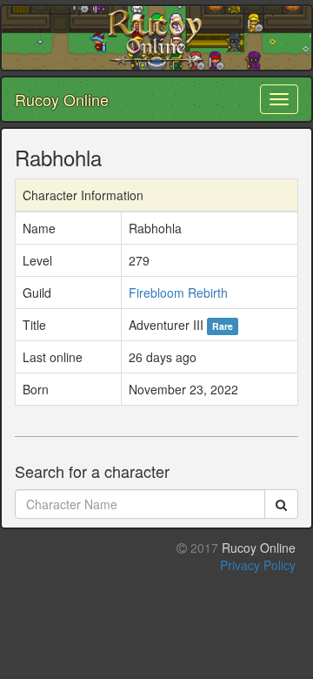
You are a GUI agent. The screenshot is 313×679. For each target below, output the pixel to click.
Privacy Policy (258, 565)
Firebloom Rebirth (178, 292)
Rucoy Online (62, 99)
